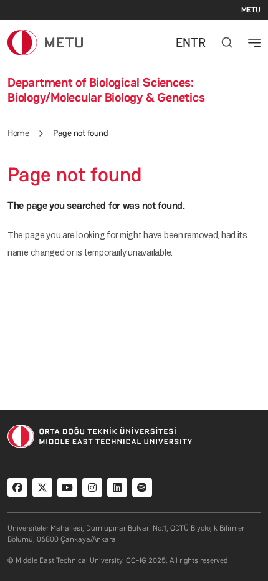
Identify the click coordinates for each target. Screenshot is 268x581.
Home (18, 132)
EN (183, 42)
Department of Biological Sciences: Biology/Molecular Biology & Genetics (105, 90)
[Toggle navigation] (254, 42)
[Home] (45, 42)
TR (198, 42)
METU (251, 10)
